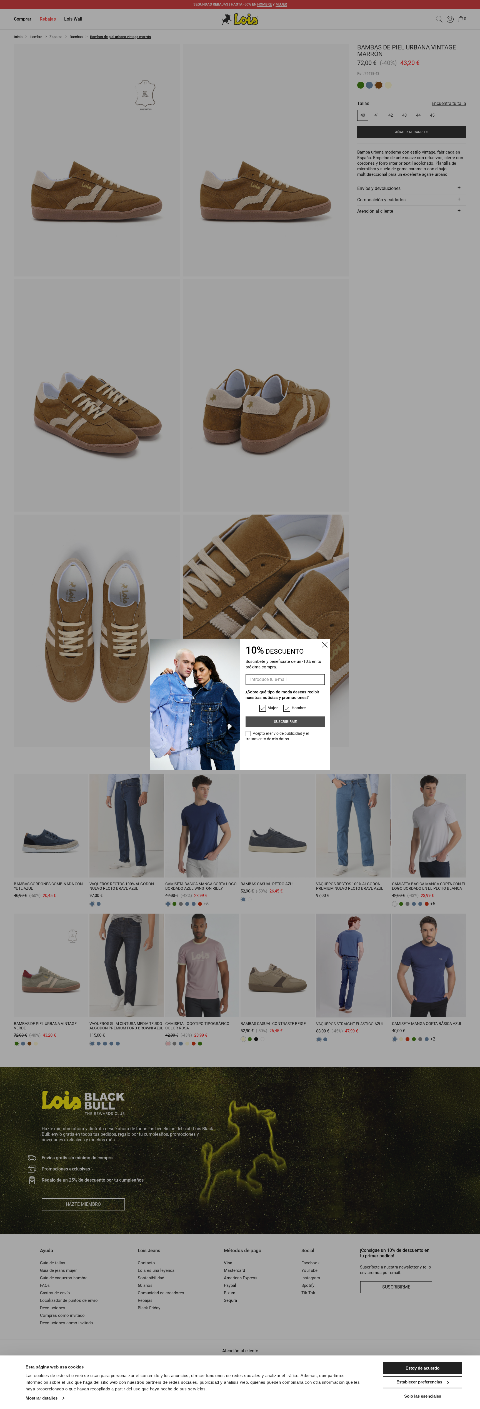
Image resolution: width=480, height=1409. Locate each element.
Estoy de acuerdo (422, 1368)
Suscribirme (285, 721)
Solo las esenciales (422, 1396)
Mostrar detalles (42, 1398)
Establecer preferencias (419, 1382)
